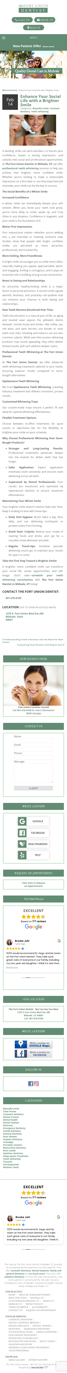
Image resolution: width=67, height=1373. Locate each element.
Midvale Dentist (9, 90)
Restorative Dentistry (22, 1341)
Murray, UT (15, 1304)
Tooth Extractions (21, 1331)
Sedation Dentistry (20, 1344)
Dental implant (11, 1122)
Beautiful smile (41, 108)
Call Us (23, 20)
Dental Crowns (11, 1116)
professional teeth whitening (20, 168)
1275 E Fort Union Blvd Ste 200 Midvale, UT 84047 (33, 1014)
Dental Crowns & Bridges (24, 1322)
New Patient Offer (33, 46)
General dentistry (12, 1133)
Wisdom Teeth (11, 1167)
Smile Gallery (17, 1359)
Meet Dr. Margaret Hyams (34, 1294)
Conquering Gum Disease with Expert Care (40, 644)
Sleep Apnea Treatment (15, 1156)
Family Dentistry (12, 1130)
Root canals (9, 1150)
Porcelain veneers (12, 1144)
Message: (19, 761)
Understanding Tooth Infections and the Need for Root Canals (32, 640)
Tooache (7, 1161)
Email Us (46, 20)
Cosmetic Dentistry (20, 1319)
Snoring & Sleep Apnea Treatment (29, 1347)
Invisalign (8, 1142)
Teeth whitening (40, 111)
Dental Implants (19, 1325)
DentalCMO (37, 1367)
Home (12, 1294)
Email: (17, 744)
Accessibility (40, 1307)
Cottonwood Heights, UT (24, 1300)
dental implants (40, 1270)
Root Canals (47, 1341)
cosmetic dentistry (21, 1270)
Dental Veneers (42, 1325)
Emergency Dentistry (14, 1128)
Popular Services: (15, 1316)
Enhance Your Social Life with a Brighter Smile (40, 101)
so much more (37, 1273)
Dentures (8, 1125)
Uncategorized (11, 1164)
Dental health (10, 1119)
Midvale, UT (37, 1297)
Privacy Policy (34, 1304)
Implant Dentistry (12, 1139)
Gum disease (10, 1136)
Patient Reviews (38, 1359)
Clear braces (9, 1111)
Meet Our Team (17, 1297)
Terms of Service (18, 1307)
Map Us (34, 27)
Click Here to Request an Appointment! (33, 884)
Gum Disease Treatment (23, 1335)
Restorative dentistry (14, 1147)
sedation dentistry (14, 1276)
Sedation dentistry (13, 1153)
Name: (18, 736)
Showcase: (11, 1356)
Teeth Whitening (19, 1350)
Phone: (18, 753)
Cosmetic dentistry (13, 1114)
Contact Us (15, 1310)
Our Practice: (13, 1291)
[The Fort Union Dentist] (33, 8)
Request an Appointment (41, 1310)
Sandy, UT (48, 1300)
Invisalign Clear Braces (23, 1338)
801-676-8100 (13, 598)
